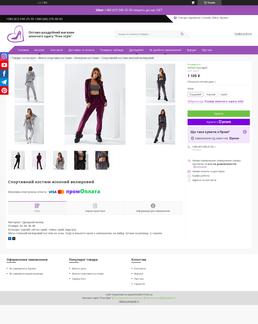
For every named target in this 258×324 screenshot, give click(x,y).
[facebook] (9, 239)
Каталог (39, 50)
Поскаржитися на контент (128, 298)
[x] (13, 239)
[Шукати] (182, 34)
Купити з (212, 122)
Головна (23, 50)
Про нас (207, 50)
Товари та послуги (24, 58)
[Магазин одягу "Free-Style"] (15, 33)
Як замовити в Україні (22, 268)
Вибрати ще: (215, 101)
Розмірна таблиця (111, 50)
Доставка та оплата (81, 50)
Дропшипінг (136, 50)
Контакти (56, 50)
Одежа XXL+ (79, 278)
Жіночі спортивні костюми (55, 58)
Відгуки (191, 50)
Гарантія (139, 284)
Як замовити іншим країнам (26, 273)
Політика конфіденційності (161, 298)
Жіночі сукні (79, 268)
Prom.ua (147, 294)
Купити (218, 113)
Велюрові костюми (86, 58)
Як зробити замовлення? (165, 50)
